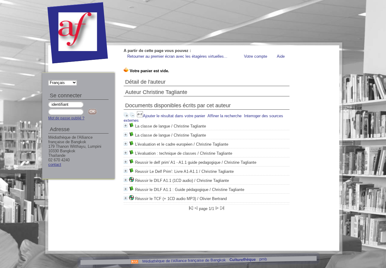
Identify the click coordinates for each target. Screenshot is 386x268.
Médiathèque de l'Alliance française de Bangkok (184, 260)
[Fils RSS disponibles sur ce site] (134, 261)
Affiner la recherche (224, 116)
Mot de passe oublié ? (66, 118)
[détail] (126, 126)
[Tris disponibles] (140, 116)
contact (54, 164)
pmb (263, 259)
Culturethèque (242, 259)
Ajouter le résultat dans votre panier (174, 116)
